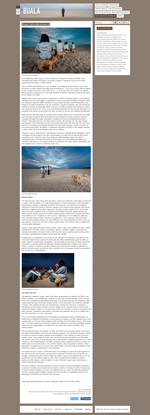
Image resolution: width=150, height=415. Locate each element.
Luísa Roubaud (86, 389)
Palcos (98, 12)
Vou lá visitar (101, 5)
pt (18, 7)
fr (18, 13)
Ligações (88, 409)
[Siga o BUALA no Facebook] (115, 22)
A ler (110, 8)
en (18, 10)
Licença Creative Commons (119, 409)
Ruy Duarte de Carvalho (105, 16)
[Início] (32, 10)
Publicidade (78, 409)
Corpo (120, 16)
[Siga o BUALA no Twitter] (120, 22)
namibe (88, 394)
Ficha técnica (48, 409)
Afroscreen (101, 8)
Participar (58, 409)
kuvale (83, 394)
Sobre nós (37, 409)
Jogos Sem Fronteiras (120, 12)
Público (73, 381)
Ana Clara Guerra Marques (67, 392)
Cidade (106, 12)
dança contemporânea (72, 394)
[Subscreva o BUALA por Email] (128, 22)
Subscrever (68, 409)
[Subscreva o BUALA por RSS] (124, 22)
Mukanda (117, 8)
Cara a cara (113, 5)
